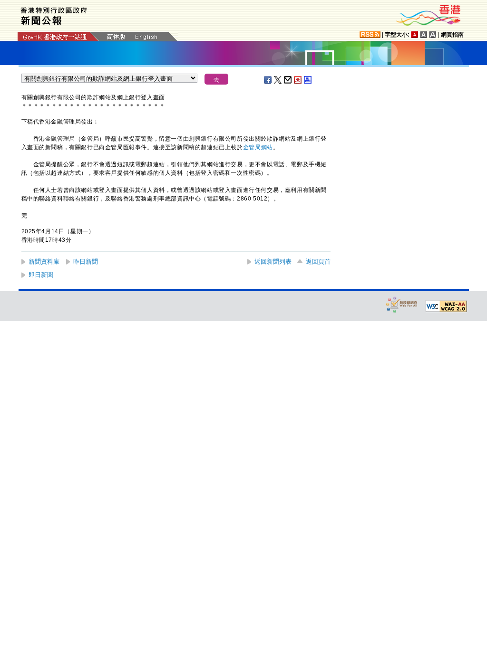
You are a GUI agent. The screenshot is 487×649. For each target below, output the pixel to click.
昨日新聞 (85, 261)
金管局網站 (258, 147)
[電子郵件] (288, 80)
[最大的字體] (433, 34)
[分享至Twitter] (278, 80)
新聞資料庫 (44, 261)
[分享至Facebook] (268, 80)
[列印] (308, 80)
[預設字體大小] (415, 34)
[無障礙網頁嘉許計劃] (402, 304)
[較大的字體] (424, 34)
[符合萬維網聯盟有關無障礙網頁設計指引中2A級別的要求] (446, 306)
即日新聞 (41, 274)
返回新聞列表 (273, 261)
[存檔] (298, 80)
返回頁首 (318, 261)
